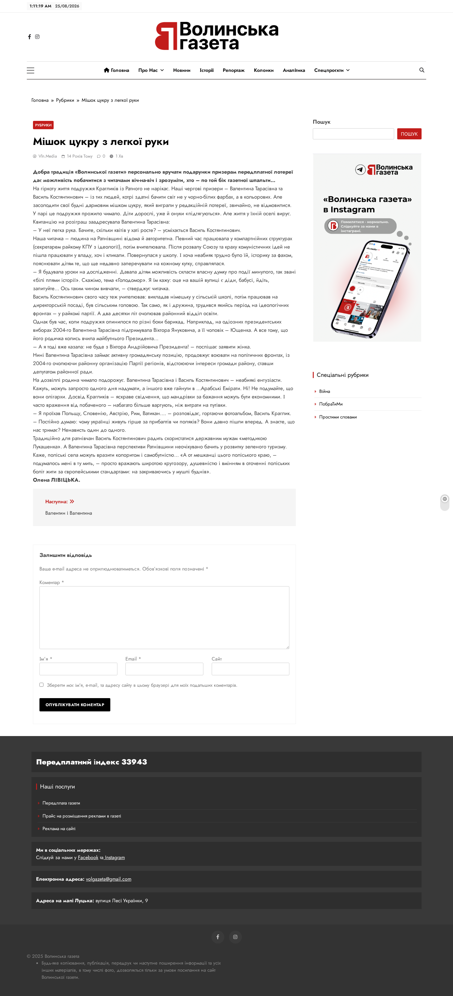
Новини (181, 70)
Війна (324, 391)
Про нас (148, 70)
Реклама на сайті (59, 828)
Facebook (88, 857)
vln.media (48, 156)
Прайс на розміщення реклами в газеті (82, 816)
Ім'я (45, 658)
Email (133, 658)
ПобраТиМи (331, 404)
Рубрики (43, 125)
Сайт (217, 658)
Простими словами (338, 417)
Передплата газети (61, 803)
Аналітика (294, 70)
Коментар (51, 582)
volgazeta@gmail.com (108, 879)
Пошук (322, 122)
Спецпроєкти (329, 70)
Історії (207, 70)
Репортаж (234, 70)
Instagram (114, 857)
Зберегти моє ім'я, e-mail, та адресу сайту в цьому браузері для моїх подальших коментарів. (142, 685)
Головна (119, 70)
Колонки (264, 70)
